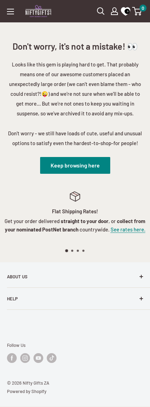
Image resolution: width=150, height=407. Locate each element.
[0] (137, 11)
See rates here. (128, 229)
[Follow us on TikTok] (52, 358)
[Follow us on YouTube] (38, 358)
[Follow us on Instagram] (25, 358)
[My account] (114, 11)
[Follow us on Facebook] (12, 358)
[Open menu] (10, 11)
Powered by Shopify (26, 391)
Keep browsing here (75, 165)
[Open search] (101, 11)
